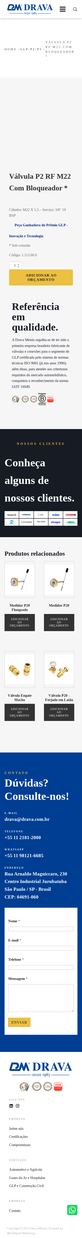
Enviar (19, 1022)
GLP (24, 49)
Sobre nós (16, 1129)
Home (11, 49)
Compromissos (20, 1145)
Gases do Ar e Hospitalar (27, 1178)
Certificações (18, 1137)
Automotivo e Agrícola (25, 1169)
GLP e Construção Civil (26, 1186)
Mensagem (18, 979)
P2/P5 (36, 49)
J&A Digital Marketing (21, 1233)
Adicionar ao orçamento (41, 277)
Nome (14, 921)
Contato (14, 1211)
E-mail (14, 940)
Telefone (16, 959)
